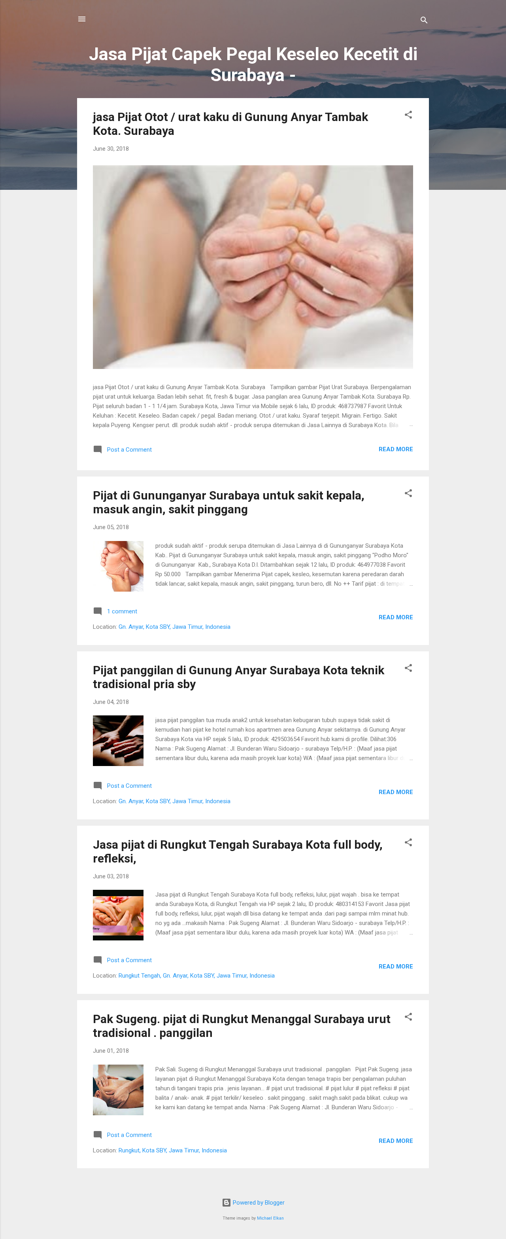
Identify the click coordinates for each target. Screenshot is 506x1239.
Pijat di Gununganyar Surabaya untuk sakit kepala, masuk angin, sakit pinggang (228, 502)
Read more (396, 449)
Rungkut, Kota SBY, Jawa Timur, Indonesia (173, 1150)
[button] (408, 116)
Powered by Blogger (258, 1202)
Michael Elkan (270, 1218)
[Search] (424, 21)
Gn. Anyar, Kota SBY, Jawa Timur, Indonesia (174, 626)
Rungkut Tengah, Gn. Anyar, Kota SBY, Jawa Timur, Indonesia (197, 975)
